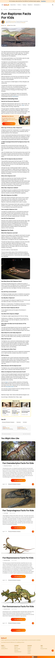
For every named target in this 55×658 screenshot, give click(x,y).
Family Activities (13, 4)
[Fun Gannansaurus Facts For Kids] (18, 594)
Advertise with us (4, 648)
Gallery (5, 45)
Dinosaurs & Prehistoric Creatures (6, 409)
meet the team (17, 648)
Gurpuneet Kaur (13, 21)
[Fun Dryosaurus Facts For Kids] (16, 404)
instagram (29, 650)
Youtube (29, 653)
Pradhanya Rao (23, 22)
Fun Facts (19, 4)
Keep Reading (19, 480)
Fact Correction (27, 433)
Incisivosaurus (15, 96)
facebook (29, 647)
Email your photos (9, 123)
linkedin (29, 651)
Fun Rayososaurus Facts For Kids (18, 558)
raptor (23, 105)
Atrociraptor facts (10, 386)
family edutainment (17, 651)
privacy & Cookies (44, 648)
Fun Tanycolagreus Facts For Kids (18, 510)
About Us (16, 647)
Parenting (24, 4)
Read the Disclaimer (7, 433)
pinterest (29, 648)
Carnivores (19, 422)
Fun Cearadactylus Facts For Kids (18, 463)
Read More (43, 1)
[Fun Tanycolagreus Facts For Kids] (18, 498)
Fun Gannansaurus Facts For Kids (18, 606)
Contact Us (3, 647)
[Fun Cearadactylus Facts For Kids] (18, 450)
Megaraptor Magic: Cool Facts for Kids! (6, 412)
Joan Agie (6, 513)
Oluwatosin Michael (8, 465)
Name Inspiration (37, 4)
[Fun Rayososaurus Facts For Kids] (18, 545)
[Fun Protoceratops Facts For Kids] (25, 404)
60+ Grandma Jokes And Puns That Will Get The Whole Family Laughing (24, 1)
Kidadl (2, 9)
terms (42, 647)
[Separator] (53, 651)
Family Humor (30, 4)
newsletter (16, 650)
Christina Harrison (11, 22)
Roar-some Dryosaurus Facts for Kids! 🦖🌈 (16, 412)
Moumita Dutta (7, 560)
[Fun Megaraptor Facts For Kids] (6, 404)
